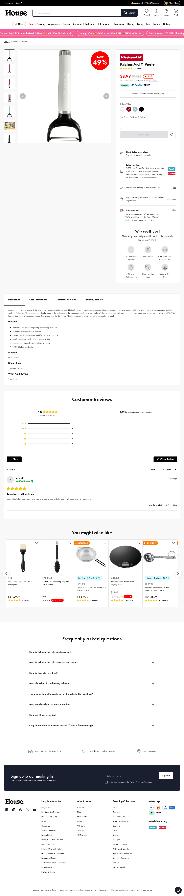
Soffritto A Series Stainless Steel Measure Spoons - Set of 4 (157, 589)
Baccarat (115, 578)
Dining (130, 24)
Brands (156, 24)
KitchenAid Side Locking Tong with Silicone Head (55, 583)
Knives (66, 24)
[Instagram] (13, 810)
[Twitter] (27, 809)
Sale (31, 24)
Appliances (54, 24)
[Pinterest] (20, 809)
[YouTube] (34, 809)
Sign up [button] (166, 775)
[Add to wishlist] (36, 542)
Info (174, 187)
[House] (16, 13)
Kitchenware (104, 24)
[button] (23, 96)
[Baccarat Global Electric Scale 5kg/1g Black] (125, 557)
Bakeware (119, 24)
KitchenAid (47, 578)
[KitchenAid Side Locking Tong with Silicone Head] (57, 557)
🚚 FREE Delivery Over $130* (147, 4)
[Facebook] (6, 810)
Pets (148, 24)
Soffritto (81, 584)
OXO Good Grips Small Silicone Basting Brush (20, 583)
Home (6, 41)
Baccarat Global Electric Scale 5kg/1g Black (122, 583)
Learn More (171, 199)
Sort (153, 469)
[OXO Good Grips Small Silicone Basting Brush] (23, 557)
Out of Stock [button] (144, 134)
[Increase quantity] (164, 125)
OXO (10, 578)
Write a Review (168, 460)
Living (140, 24)
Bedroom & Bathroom (83, 24)
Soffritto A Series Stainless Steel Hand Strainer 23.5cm (91, 589)
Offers (21, 24)
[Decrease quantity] (131, 125)
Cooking (40, 24)
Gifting (166, 24)
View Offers (172, 3)
